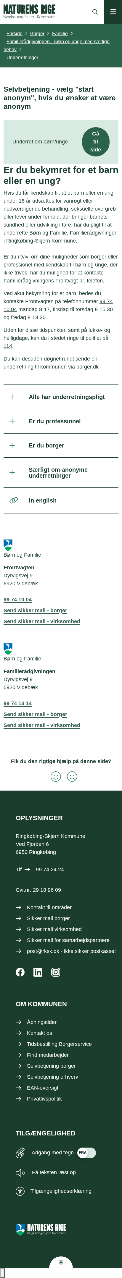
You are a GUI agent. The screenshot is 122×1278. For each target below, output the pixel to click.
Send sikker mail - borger (35, 610)
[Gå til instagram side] (55, 972)
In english (43, 500)
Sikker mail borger (48, 918)
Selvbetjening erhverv (52, 1077)
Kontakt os (39, 1033)
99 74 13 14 (18, 703)
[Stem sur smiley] (69, 776)
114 (8, 346)
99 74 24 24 (50, 870)
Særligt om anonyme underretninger (58, 472)
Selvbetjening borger (51, 1066)
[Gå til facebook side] (20, 972)
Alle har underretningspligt (67, 397)
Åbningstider (42, 1022)
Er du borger (46, 445)
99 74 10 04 (18, 599)
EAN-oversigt (42, 1088)
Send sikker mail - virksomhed (42, 621)
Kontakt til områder (49, 907)
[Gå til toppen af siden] (61, 1262)
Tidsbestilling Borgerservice (59, 1044)
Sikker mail (40, 940)
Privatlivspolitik (44, 1099)
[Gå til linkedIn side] (37, 972)
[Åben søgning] (93, 11)
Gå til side (95, 142)
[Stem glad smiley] (53, 776)
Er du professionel (55, 421)
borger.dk (87, 367)
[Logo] (29, 11)
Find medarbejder (48, 1055)
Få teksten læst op (53, 1172)
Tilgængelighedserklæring (61, 1191)
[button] (2, 1273)
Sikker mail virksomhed (54, 929)
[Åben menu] (113, 12)
